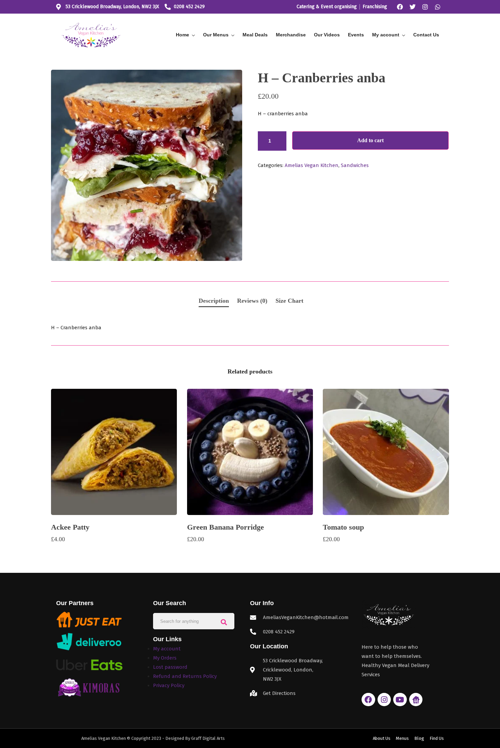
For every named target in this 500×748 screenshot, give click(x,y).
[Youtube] (400, 700)
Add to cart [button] (114, 552)
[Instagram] (425, 7)
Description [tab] (214, 300)
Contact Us (426, 34)
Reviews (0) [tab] (252, 300)
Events (356, 34)
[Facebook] (400, 7)
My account (385, 34)
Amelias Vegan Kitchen (311, 165)
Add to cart (370, 140)
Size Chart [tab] (289, 300)
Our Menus (216, 34)
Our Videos (327, 34)
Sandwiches (355, 165)
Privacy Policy (168, 685)
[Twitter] (412, 7)
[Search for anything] (224, 621)
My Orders (165, 658)
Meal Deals (255, 34)
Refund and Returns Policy (185, 676)
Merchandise (291, 34)
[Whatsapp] (438, 7)
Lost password (170, 667)
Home (182, 34)
